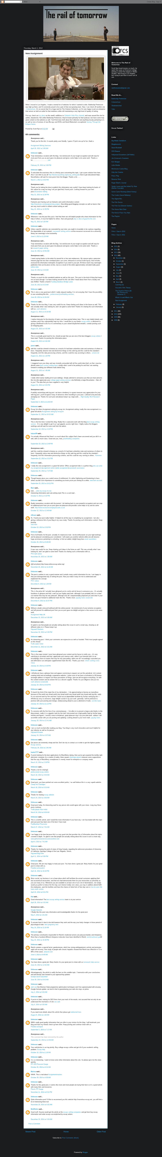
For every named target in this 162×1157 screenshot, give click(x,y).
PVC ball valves (36, 554)
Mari (32, 488)
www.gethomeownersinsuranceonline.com (45, 839)
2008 (116, 320)
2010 (116, 314)
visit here (34, 524)
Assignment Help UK (38, 614)
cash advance (41, 309)
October (119, 261)
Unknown (34, 153)
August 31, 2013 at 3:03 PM (40, 385)
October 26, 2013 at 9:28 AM (41, 542)
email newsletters (90, 539)
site (49, 160)
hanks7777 (35, 752)
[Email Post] (52, 129)
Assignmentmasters (55, 1074)
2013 (116, 252)
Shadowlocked (116, 106)
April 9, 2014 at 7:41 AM (39, 842)
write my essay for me (43, 491)
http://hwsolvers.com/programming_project (45, 204)
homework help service (91, 962)
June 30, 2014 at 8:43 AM (40, 980)
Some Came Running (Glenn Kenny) (123, 192)
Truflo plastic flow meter (39, 809)
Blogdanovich (116, 144)
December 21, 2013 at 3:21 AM (41, 647)
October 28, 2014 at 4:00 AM (41, 1077)
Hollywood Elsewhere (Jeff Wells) (122, 155)
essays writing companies (72, 1112)
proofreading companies (71, 439)
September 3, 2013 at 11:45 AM (42, 402)
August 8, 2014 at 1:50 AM (40, 1015)
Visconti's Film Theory (123, 288)
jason (33, 346)
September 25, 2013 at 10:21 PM (42, 483)
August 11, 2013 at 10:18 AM (41, 312)
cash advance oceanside (39, 682)
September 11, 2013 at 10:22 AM (42, 414)
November (119, 258)
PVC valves (35, 581)
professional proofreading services (62, 294)
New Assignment (34, 53)
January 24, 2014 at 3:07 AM (41, 735)
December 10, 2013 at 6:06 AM (41, 617)
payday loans (95, 718)
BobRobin (34, 1109)
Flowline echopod (37, 1027)
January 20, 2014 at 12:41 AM (41, 720)
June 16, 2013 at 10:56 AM (40, 251)
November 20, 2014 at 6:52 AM (41, 1104)
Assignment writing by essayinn (53, 411)
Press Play (115, 176)
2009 (116, 317)
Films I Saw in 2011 (118, 235)
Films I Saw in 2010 (118, 231)
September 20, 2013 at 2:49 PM (42, 444)
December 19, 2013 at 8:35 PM (41, 632)
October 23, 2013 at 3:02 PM (41, 527)
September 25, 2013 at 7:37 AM (42, 471)
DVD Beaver (115, 151)
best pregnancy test (51, 924)
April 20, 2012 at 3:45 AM (39, 148)
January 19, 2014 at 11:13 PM (41, 704)
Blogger (85, 1152)
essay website (49, 795)
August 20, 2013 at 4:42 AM (40, 329)
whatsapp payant (75, 757)
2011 (116, 311)
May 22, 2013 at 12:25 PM (40, 209)
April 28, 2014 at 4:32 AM (39, 902)
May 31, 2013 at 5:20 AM (39, 222)
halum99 (34, 433)
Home (66, 1132)
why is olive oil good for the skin (85, 219)
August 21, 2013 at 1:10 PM (40, 356)
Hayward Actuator (37, 732)
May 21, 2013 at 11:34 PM (40, 194)
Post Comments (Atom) (70, 1138)
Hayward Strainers (37, 629)
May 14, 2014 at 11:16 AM (40, 927)
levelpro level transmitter (39, 977)
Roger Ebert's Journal (118, 183)
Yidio (113, 109)
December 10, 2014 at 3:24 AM (41, 1119)
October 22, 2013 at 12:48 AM (41, 510)
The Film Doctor (117, 202)
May (117, 276)
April (117, 279)
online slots (35, 267)
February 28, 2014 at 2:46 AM (41, 748)
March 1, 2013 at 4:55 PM (40, 180)
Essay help (41, 1049)
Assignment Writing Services (41, 145)
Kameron (98, 455)
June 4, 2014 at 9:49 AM (39, 954)
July (117, 270)
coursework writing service (62, 231)
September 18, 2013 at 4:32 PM (42, 429)
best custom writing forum (49, 365)
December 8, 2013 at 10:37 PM (41, 601)
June (118, 273)
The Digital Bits (116, 199)
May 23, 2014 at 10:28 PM (40, 940)
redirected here (76, 1012)
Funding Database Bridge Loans (62, 282)
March (118, 282)
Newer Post (30, 1132)
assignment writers (48, 468)
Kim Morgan (115, 162)
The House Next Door (118, 209)
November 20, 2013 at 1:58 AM (41, 557)
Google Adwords (36, 910)
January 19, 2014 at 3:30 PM (41, 666)
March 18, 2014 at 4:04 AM (40, 775)
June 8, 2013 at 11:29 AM (39, 236)
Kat (32, 897)
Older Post (101, 1132)
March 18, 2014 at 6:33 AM (40, 787)
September (120, 264)
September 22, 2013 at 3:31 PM (42, 458)
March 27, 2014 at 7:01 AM (40, 827)
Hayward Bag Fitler (37, 853)
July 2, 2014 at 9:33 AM (39, 992)
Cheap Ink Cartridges (38, 784)
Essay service (36, 745)
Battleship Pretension (118, 99)
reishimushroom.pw (93, 937)
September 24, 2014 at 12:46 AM (42, 1040)
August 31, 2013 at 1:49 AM (40, 370)
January (119, 307)
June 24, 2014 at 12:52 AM (40, 965)
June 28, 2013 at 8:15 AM (40, 285)
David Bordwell (116, 148)
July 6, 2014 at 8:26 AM (39, 1004)
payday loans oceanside (84, 598)
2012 (116, 255)
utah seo (34, 987)
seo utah (57, 1002)
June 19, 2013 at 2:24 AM (40, 270)
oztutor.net (95, 353)
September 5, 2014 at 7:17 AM (41, 1030)
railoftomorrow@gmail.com (120, 88)
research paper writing (40, 248)
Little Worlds (115, 165)
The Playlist (115, 216)
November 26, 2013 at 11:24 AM (42, 567)
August (118, 267)
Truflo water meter (37, 644)
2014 (116, 249)
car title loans (96, 701)
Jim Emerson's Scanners (120, 158)
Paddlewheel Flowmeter (39, 824)
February (119, 304)
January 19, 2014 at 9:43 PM (41, 685)
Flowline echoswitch (38, 868)
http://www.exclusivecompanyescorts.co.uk (50, 507)
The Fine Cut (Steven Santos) (121, 206)
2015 (116, 246)
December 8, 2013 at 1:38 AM (41, 584)
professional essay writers (40, 772)
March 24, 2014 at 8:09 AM (40, 812)
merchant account (96, 480)
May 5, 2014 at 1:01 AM (39, 915)
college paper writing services (61, 380)
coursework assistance (76, 468)
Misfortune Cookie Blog (119, 169)
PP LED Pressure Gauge (39, 1064)
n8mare (33, 515)
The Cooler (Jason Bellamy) (121, 195)
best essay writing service (56, 899)
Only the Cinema (117, 172)
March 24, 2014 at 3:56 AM (40, 798)
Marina (33, 1071)
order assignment (62, 468)
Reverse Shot (116, 179)
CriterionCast (30, 109)
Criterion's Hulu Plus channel (74, 115)
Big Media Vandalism (118, 141)
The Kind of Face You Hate (120, 213)
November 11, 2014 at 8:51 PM (41, 1092)
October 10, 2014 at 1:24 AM (41, 1052)
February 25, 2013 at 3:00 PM (41, 165)
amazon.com (48, 952)
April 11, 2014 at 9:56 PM (39, 856)
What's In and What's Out (124, 297)
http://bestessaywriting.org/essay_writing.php (64, 175)
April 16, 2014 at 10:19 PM (40, 871)
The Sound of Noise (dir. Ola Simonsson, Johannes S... (123, 292)
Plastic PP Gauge (37, 1089)
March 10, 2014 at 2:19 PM (40, 762)
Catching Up (119, 285)
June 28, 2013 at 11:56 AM (40, 297)
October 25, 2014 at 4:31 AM (41, 1067)
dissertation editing (40, 191)
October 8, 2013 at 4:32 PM (40, 496)
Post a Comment (34, 1124)
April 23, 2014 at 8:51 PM (39, 892)
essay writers (86, 321)
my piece (42, 115)
